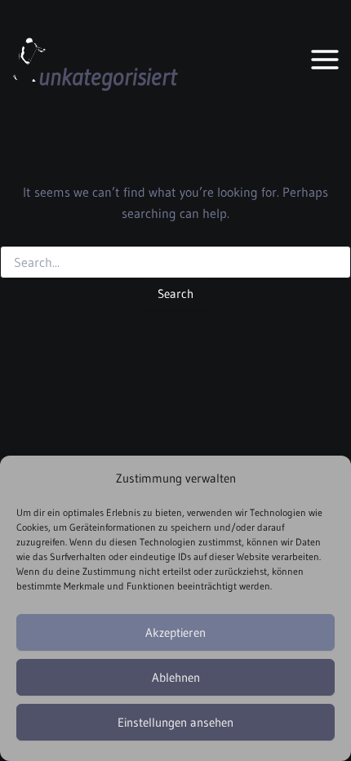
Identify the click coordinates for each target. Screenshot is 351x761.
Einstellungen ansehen (175, 722)
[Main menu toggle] (325, 59)
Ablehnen (176, 677)
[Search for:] (175, 263)
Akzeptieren (175, 632)
